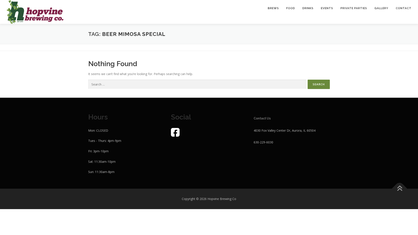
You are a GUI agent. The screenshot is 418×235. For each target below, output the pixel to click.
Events (327, 8)
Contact (403, 8)
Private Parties (353, 8)
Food (290, 8)
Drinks (308, 8)
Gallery (381, 8)
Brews (273, 8)
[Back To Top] (399, 188)
